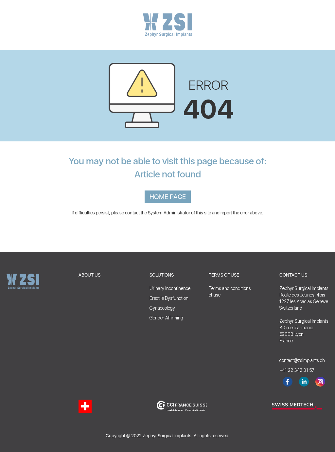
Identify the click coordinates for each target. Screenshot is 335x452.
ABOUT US (89, 275)
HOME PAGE (168, 197)
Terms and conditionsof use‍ (230, 292)
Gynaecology (162, 308)
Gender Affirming (166, 317)
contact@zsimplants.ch (299, 360)
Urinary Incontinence (170, 288)
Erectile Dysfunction (169, 298)
